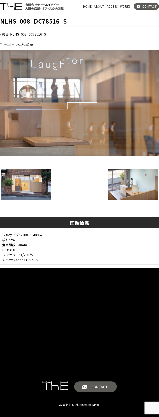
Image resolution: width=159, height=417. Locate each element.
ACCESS (112, 6)
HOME (87, 6)
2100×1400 (29, 234)
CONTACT (149, 6)
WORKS (125, 6)
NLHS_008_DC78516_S (28, 34)
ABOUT (99, 6)
